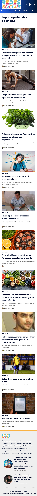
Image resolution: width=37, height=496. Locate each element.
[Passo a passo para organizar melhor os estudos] (18, 201)
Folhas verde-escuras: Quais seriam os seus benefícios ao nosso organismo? (18, 137)
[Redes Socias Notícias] (11, 4)
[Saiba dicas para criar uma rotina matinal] (18, 364)
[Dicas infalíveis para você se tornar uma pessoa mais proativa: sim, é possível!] (18, 38)
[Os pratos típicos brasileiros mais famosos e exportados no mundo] (18, 240)
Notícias (5, 49)
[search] (26, 4)
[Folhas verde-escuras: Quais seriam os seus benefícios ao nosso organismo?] (18, 119)
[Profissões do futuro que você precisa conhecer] (18, 161)
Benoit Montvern (9, 66)
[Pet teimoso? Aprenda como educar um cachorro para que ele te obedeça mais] (18, 322)
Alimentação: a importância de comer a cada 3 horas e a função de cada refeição (18, 297)
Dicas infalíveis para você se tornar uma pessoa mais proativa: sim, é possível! (18, 55)
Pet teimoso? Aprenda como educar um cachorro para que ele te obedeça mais (18, 340)
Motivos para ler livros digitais (16, 418)
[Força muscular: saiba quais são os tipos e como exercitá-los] (18, 80)
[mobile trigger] (33, 4)
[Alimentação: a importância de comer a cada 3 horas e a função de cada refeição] (18, 280)
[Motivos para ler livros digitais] (18, 403)
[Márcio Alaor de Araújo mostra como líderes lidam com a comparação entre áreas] (8, 479)
